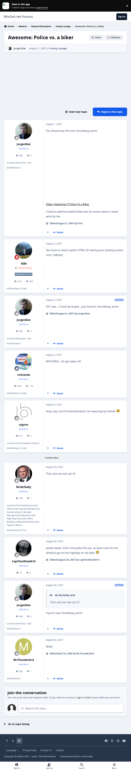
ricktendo (23, 375)
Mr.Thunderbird (23, 660)
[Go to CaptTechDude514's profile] (23, 548)
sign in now (83, 697)
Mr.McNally (23, 487)
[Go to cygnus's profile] (23, 411)
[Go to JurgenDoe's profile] (10, 48)
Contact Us (46, 750)
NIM (24, 263)
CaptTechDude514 (23, 561)
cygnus (23, 424)
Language (11, 750)
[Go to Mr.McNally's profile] (23, 473)
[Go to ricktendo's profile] (23, 361)
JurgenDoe (19, 48)
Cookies (60, 750)
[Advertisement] (65, 80)
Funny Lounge (58, 48)
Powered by (76, 756)
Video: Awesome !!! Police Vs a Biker (67, 204)
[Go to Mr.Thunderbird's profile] (23, 646)
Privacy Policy (29, 750)
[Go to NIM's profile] (23, 250)
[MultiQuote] (48, 232)
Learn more (6, 6)
